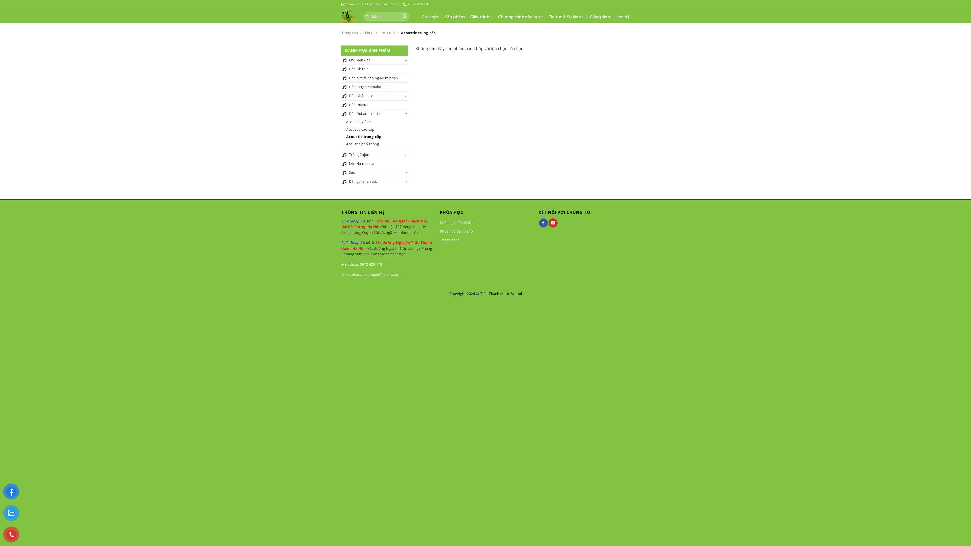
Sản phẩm (455, 17)
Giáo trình (479, 17)
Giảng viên (600, 17)
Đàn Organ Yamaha (365, 86)
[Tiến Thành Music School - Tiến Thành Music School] (348, 16)
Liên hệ (622, 17)
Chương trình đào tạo (519, 17)
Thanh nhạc (449, 240)
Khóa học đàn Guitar (457, 222)
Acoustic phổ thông (362, 144)
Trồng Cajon (359, 154)
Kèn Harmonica (361, 163)
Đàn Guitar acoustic (379, 32)
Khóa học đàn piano (456, 231)
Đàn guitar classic (363, 181)
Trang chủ (349, 32)
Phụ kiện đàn (359, 60)
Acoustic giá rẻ (358, 121)
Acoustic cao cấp (360, 129)
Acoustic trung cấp (363, 136)
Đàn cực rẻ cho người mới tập (373, 78)
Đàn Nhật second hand (368, 95)
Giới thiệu (430, 17)
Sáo (352, 172)
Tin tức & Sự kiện (565, 17)
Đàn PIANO (358, 104)
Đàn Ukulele (358, 68)
